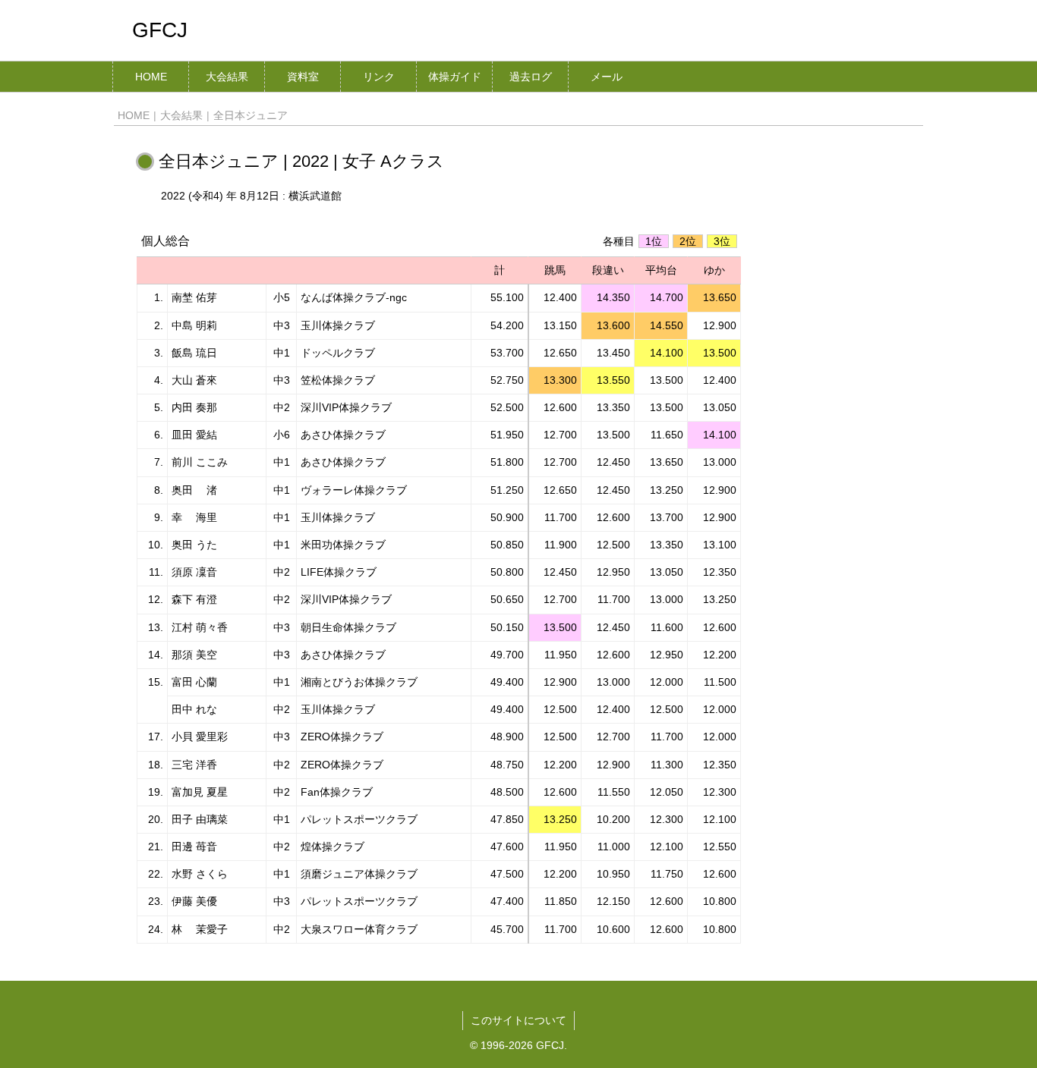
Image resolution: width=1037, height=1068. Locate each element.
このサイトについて (518, 1020)
